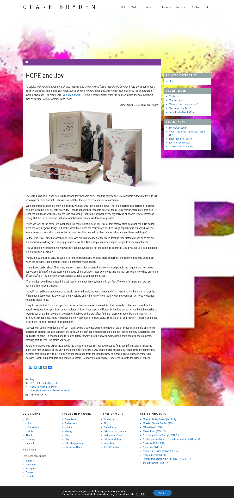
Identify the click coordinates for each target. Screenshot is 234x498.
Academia (109, 419)
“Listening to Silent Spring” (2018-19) (161, 435)
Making (68, 431)
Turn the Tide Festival (179, 142)
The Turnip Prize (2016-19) (156, 462)
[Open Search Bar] (207, 7)
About (149, 7)
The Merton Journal (178, 127)
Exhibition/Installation (115, 431)
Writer (31, 431)
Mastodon (31, 464)
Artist (31, 423)
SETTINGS (140, 494)
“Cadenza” (174, 96)
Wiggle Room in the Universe (44, 386)
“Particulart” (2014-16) (154, 443)
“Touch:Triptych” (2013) (154, 455)
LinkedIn (30, 476)
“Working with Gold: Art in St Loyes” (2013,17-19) (167, 458)
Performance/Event (113, 435)
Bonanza (166, 7)
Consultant (33, 427)
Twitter (29, 472)
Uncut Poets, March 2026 (181, 112)
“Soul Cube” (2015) (152, 447)
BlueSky (30, 460)
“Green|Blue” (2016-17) (154, 431)
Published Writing (112, 439)
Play (67, 439)
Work (134, 7)
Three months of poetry (180, 138)
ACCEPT (162, 492)
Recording (109, 443)
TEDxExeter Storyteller (48, 383)
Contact (196, 7)
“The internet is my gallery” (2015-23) (161, 451)
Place (67, 435)
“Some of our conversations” (183, 104)
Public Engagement (74, 443)
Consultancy (110, 427)
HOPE (32, 383)
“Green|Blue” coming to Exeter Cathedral (49, 390)
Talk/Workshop (111, 447)
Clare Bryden (60, 7)
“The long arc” (176, 100)
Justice (68, 427)
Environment (71, 423)
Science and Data (73, 447)
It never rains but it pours (181, 146)
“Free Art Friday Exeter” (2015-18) (159, 419)
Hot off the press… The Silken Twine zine (187, 133)
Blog (29, 62)
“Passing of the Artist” (180, 108)
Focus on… (181, 7)
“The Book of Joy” (71, 95)
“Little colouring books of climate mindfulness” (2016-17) (171, 439)
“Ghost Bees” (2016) (153, 427)
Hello (123, 7)
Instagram (31, 468)
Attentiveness (72, 419)
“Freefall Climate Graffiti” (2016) (158, 423)
